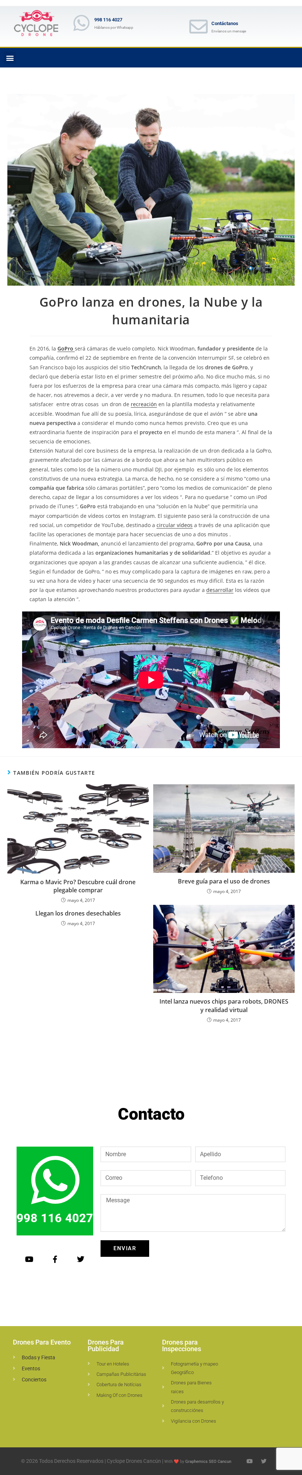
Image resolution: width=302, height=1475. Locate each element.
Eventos (31, 1368)
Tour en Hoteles (112, 1364)
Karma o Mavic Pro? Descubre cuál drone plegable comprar (78, 886)
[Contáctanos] (198, 26)
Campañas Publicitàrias (121, 1374)
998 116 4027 (108, 19)
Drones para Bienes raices (191, 1387)
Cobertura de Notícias (118, 1384)
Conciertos (34, 1379)
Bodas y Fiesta (38, 1357)
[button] (10, 58)
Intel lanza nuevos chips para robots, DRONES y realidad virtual (223, 1005)
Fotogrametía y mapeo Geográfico (194, 1368)
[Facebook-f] (55, 1259)
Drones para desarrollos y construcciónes (197, 1406)
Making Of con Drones (119, 1395)
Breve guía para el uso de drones (224, 881)
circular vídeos (175, 525)
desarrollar (219, 589)
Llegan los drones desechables (78, 913)
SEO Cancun (220, 1461)
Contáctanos (224, 23)
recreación (144, 404)
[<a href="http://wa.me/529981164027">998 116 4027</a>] (81, 23)
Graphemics (196, 1461)
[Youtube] (29, 1259)
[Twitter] (80, 1259)
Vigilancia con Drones (193, 1421)
